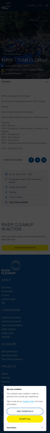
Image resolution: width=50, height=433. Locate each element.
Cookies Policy (28, 401)
